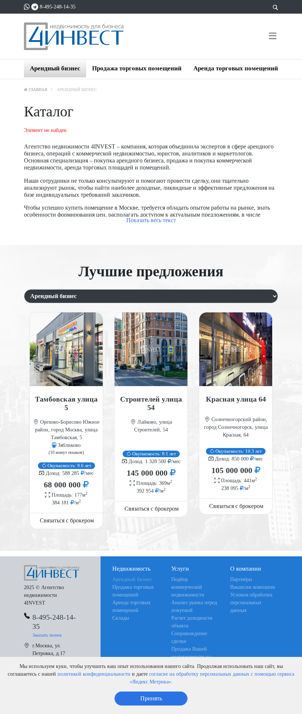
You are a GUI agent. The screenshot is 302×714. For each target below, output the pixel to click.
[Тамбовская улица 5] (66, 349)
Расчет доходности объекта (192, 622)
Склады (120, 618)
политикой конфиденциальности (93, 674)
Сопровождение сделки (189, 637)
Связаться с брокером (67, 520)
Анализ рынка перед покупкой (194, 606)
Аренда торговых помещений (235, 68)
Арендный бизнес (55, 68)
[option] (66, 420)
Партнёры (241, 579)
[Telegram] (34, 7)
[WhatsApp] (27, 7)
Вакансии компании (252, 587)
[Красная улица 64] (235, 349)
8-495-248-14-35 (58, 7)
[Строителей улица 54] (151, 349)
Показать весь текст (151, 220)
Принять (151, 698)
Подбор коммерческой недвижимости (187, 587)
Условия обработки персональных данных (251, 602)
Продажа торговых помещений (137, 68)
